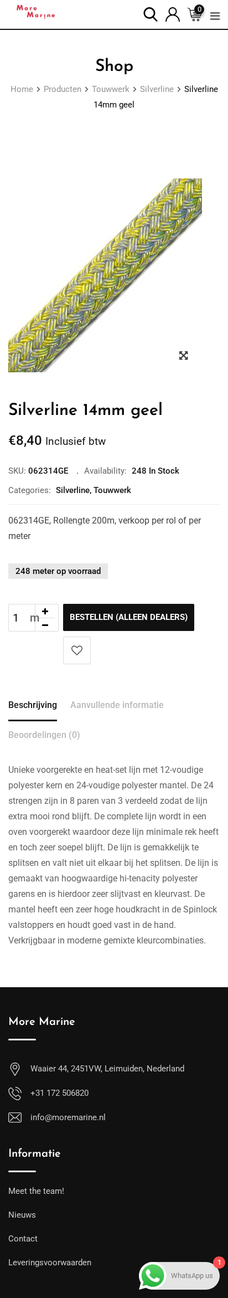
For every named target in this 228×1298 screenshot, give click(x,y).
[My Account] (173, 13)
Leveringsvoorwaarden (49, 1263)
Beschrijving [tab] (32, 705)
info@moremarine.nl (68, 1117)
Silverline (73, 490)
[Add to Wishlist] (77, 650)
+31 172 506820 (59, 1093)
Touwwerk (112, 490)
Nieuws (22, 1215)
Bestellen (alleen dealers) (129, 617)
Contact (23, 1239)
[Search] (150, 13)
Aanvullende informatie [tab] (117, 705)
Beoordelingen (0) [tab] (44, 735)
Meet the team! (36, 1191)
